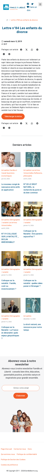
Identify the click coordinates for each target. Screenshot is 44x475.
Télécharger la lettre (13, 116)
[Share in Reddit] (37, 50)
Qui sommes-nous (8, 454)
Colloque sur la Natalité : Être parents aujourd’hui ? (32, 234)
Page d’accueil (6, 449)
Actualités (5, 170)
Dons (30, 449)
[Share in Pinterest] (9, 54)
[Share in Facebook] (21, 50)
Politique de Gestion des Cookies (13, 459)
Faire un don (32, 8)
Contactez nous (20, 449)
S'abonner (20, 396)
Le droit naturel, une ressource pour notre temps (32, 327)
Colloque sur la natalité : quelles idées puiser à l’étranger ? (32, 283)
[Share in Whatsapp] (31, 50)
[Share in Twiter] (26, 50)
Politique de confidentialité (27, 454)
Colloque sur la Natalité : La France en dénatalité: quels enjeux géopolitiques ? (10, 333)
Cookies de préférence (9, 465)
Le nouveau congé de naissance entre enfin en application (10, 187)
